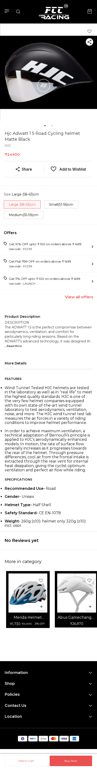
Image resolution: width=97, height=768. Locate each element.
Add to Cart (26, 761)
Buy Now (71, 761)
